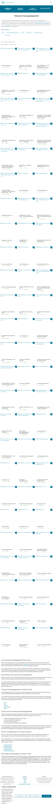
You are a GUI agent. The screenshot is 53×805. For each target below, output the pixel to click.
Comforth (6, 705)
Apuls (3, 32)
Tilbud (25, 779)
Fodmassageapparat (38, 32)
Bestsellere (25, 778)
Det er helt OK (47, 796)
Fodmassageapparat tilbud (9, 750)
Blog (25, 781)
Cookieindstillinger (20, 796)
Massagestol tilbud (7, 746)
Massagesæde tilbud (8, 744)
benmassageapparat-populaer (12, 32)
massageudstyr (8, 26)
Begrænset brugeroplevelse (33, 796)
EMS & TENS (29, 32)
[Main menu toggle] (26, 2)
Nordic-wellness (7, 706)
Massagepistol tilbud (8, 747)
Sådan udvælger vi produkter (24, 784)
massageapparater (25, 664)
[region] (26, 795)
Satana (5, 708)
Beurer (22, 32)
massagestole (45, 23)
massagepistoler (38, 23)
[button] (51, 2)
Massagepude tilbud (8, 749)
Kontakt (24, 782)
